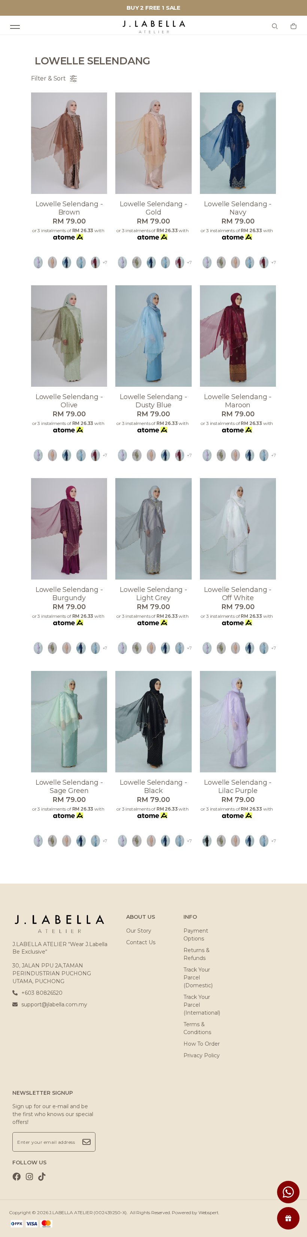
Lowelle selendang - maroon (237, 401)
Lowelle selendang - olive (69, 401)
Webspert (208, 1212)
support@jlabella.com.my (54, 1004)
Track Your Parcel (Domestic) (198, 977)
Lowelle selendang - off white (237, 594)
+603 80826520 (42, 993)
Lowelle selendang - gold (153, 208)
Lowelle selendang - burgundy (69, 594)
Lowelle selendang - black (153, 786)
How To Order (201, 1043)
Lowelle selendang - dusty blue (153, 401)
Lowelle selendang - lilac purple (237, 786)
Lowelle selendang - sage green (69, 786)
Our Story (138, 930)
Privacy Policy (201, 1055)
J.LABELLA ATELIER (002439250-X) (88, 1212)
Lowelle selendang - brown (69, 208)
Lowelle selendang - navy (237, 208)
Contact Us (140, 942)
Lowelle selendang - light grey (153, 594)
